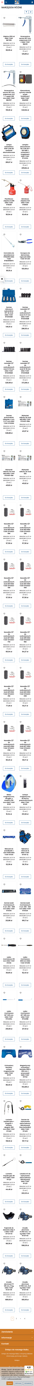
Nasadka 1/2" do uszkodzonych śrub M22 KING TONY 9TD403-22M (25, 691)
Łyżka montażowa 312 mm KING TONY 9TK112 (9, 960)
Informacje (7, 1337)
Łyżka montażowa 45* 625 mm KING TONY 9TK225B (25, 1015)
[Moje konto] (32, 2)
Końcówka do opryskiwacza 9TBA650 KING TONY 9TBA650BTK (9, 257)
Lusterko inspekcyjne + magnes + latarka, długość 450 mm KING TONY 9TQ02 (9, 1125)
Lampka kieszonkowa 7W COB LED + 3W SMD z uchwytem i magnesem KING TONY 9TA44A (25, 151)
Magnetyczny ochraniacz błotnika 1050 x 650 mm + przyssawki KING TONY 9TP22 (25, 1071)
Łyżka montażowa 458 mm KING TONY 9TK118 (25, 960)
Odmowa (18, 1383)
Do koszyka (9, 64)
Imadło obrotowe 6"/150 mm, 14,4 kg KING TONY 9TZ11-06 (25, 1286)
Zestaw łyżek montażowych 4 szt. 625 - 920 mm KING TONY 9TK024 (25, 907)
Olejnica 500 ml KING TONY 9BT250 (9, 38)
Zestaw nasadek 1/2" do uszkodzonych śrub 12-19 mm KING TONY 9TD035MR (8, 367)
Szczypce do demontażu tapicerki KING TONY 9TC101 (25, 256)
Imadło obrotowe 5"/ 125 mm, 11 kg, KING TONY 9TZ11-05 (9, 1286)
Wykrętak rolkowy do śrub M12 (25, 472)
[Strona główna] (17, 2)
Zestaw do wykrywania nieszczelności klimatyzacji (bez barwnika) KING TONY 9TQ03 (25, 1125)
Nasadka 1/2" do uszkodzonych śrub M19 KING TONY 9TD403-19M (25, 637)
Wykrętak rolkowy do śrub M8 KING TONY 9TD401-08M (25, 418)
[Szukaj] (6, 2)
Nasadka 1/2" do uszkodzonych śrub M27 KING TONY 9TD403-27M (25, 745)
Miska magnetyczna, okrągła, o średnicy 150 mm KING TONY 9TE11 (9, 799)
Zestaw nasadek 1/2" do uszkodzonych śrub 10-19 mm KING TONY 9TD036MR (25, 367)
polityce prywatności (14, 1379)
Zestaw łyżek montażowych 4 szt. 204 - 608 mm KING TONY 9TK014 (9, 907)
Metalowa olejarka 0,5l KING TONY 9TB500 (25, 202)
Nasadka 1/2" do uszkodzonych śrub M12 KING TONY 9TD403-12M (25, 528)
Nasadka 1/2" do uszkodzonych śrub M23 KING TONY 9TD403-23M (8, 745)
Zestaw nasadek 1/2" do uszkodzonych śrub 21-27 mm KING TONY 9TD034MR (25, 313)
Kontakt (5, 1343)
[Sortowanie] (31, 12)
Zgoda (9, 1383)
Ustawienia (28, 1383)
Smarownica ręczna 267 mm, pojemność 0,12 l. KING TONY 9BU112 (25, 40)
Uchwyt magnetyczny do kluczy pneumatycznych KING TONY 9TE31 (25, 799)
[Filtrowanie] (26, 12)
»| (24, 1318)
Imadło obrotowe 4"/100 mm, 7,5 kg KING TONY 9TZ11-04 (25, 1232)
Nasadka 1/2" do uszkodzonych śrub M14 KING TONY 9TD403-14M (25, 583)
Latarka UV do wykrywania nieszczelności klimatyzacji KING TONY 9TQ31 (25, 1178)
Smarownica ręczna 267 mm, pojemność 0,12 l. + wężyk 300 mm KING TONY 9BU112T (9, 95)
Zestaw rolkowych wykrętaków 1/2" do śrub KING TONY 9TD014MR (8, 312)
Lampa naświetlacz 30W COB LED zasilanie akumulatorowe (9, 148)
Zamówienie (7, 1332)
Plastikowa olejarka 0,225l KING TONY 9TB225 (8, 202)
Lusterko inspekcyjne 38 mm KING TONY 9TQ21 (9, 1177)
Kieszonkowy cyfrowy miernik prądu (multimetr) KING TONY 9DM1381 (25, 95)
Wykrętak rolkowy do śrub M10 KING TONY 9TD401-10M (9, 472)
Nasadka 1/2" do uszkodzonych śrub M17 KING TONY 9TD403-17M (8, 637)
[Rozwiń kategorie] (2, 2)
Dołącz (17, 1360)
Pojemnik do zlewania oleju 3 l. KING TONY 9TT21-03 (9, 1231)
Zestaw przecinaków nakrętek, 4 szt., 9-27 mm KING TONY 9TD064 (9, 419)
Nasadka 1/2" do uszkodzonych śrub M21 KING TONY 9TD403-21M (8, 691)
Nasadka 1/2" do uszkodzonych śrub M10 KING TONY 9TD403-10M (8, 528)
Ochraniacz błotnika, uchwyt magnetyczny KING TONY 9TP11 (9, 1070)
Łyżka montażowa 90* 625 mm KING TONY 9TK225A (8, 1015)
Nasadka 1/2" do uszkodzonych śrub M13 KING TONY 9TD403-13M (8, 583)
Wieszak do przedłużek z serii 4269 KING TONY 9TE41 (9, 852)
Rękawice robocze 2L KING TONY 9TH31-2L (25, 852)
